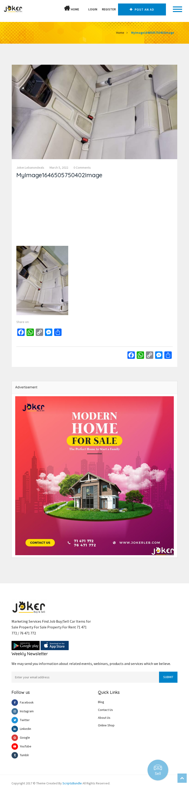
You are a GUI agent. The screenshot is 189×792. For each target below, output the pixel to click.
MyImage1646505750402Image (152, 32)
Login (92, 9)
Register (109, 9)
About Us (104, 718)
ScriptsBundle (72, 783)
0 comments (82, 167)
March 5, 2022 (59, 167)
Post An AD (144, 9)
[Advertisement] (94, 213)
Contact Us (105, 710)
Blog (101, 702)
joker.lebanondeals (30, 167)
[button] (83, 9)
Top (182, 778)
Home (74, 9)
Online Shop (106, 725)
